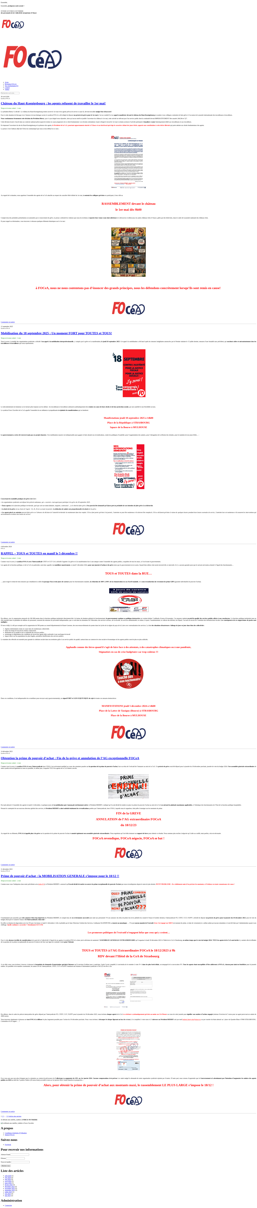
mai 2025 (8, 1195)
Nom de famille (6, 1162)
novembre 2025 (10, 1188)
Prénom (3, 1158)
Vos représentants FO (11, 86)
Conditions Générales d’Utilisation (16, 1133)
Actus (7, 82)
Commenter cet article (8, 322)
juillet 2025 (8, 1192)
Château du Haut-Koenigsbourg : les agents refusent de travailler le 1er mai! (53, 103)
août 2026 (8, 1176)
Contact (7, 88)
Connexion (8, 1205)
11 (7, 1116)
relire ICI (41, 884)
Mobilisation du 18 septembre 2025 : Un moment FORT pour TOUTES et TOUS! (56, 333)
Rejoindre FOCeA (11, 84)
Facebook (8, 1144)
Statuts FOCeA (10, 1135)
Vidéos (7, 89)
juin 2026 (8, 1177)
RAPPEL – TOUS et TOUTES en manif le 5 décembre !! (39, 553)
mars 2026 (8, 1183)
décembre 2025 (10, 1186)
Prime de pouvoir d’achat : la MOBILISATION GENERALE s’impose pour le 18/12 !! (60, 876)
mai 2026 (8, 1179)
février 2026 (9, 1185)
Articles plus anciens (14, 1116)
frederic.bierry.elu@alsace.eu (191, 1019)
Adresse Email (5, 1154)
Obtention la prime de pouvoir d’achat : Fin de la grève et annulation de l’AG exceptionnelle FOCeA (70, 758)
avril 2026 (8, 1181)
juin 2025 (8, 1194)
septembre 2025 (10, 1190)
